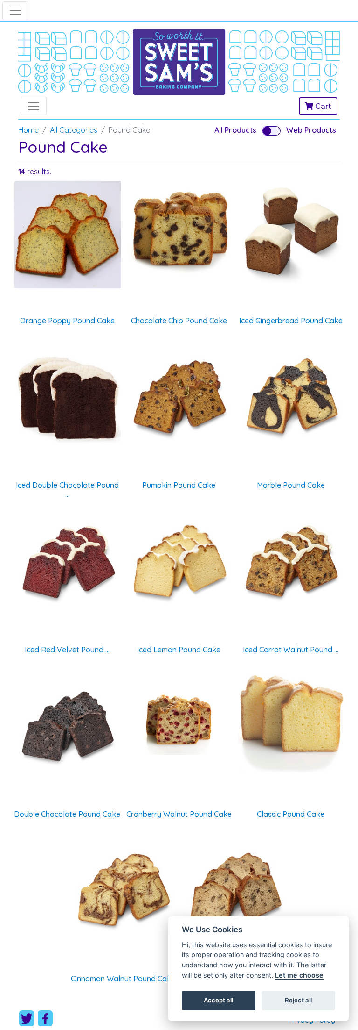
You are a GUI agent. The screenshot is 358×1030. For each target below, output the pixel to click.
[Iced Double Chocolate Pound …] (67, 399)
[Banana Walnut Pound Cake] (235, 892)
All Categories (73, 130)
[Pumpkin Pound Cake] (179, 399)
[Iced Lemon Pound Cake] (179, 563)
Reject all (298, 1000)
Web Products (311, 130)
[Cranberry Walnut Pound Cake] (179, 714)
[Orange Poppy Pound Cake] (67, 234)
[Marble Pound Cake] (290, 399)
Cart (322, 106)
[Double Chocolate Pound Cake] (67, 728)
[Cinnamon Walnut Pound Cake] (123, 892)
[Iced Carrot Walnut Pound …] (290, 563)
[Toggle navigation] (15, 10)
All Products (235, 130)
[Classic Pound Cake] (290, 723)
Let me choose (299, 975)
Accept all (218, 1000)
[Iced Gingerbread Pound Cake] (290, 234)
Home (28, 130)
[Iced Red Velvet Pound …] (67, 563)
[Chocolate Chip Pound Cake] (179, 228)
